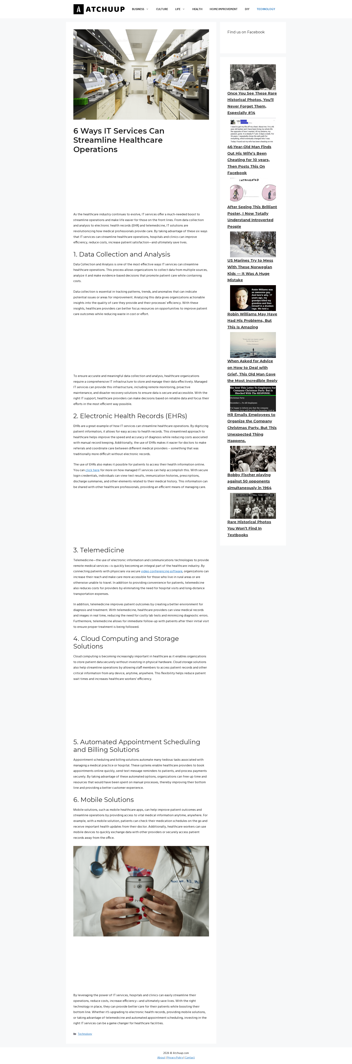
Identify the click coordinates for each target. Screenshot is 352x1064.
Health (197, 9)
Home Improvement (224, 9)
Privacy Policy (175, 1058)
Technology (266, 9)
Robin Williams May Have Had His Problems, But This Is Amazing (252, 320)
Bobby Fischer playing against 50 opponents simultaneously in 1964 (249, 481)
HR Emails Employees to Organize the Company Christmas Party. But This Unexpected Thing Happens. (252, 428)
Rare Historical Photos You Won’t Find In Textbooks (249, 528)
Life (177, 9)
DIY (247, 9)
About (161, 1058)
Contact (190, 1058)
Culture (162, 9)
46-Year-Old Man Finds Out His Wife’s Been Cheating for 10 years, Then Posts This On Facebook (249, 160)
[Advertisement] (141, 186)
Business (138, 9)
